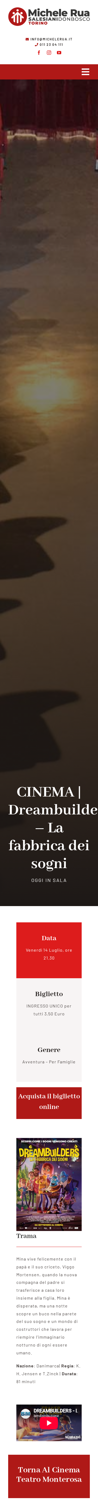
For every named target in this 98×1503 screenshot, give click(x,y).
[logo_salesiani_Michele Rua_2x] (49, 6)
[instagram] (49, 52)
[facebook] (39, 52)
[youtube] (59, 52)
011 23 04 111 (51, 44)
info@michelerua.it (51, 39)
